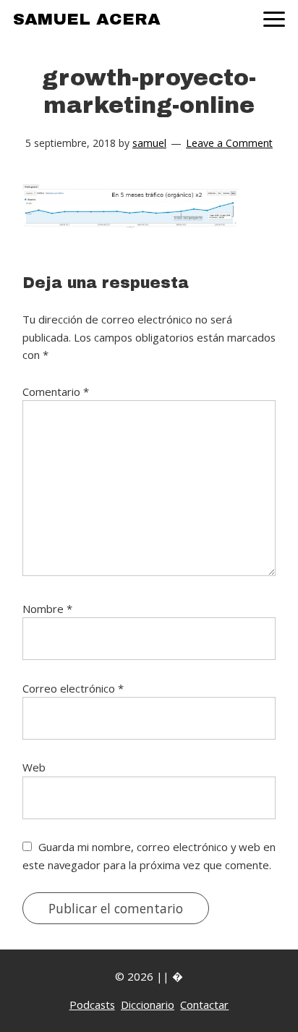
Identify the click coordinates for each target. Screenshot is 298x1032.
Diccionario (147, 1004)
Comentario (55, 391)
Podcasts (92, 1004)
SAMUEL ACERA (87, 19)
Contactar (204, 1004)
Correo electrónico (73, 688)
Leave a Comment (229, 143)
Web (34, 767)
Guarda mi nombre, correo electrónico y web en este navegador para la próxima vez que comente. (149, 855)
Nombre (47, 608)
